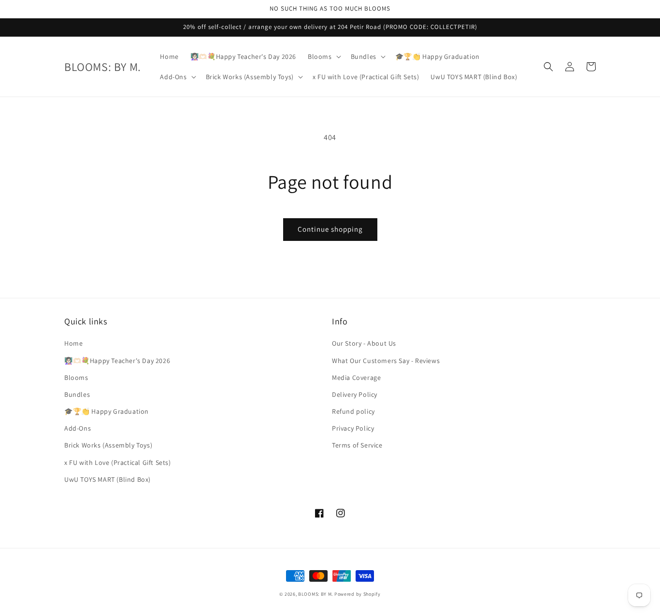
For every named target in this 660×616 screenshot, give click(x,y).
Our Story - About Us (364, 343)
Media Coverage (356, 377)
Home (73, 343)
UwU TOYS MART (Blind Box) (107, 479)
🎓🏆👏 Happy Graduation (106, 411)
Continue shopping (330, 229)
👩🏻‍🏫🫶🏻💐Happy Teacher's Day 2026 (117, 360)
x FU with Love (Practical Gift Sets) (117, 462)
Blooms (76, 377)
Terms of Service (357, 445)
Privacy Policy (353, 428)
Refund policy (353, 411)
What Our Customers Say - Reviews (386, 360)
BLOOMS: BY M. (315, 594)
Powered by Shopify (357, 594)
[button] (323, 56)
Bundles (77, 394)
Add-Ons (77, 428)
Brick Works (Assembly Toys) (108, 445)
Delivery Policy (354, 394)
